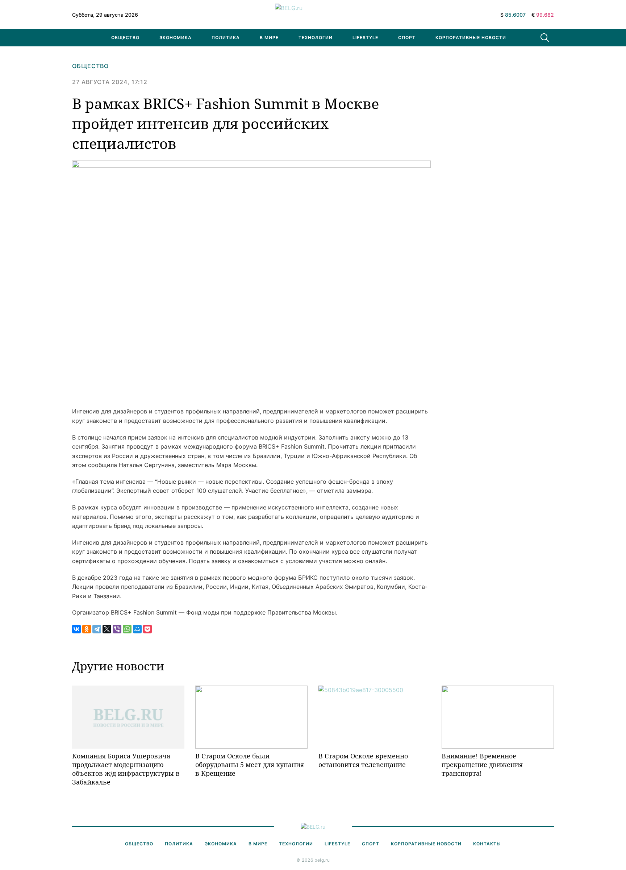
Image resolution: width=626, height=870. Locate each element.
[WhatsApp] (127, 629)
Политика (226, 37)
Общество (125, 37)
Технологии (316, 37)
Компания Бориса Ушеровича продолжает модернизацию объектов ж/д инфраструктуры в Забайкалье (126, 769)
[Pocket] (147, 629)
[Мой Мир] (137, 629)
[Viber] (117, 629)
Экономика (175, 37)
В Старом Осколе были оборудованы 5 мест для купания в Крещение (249, 765)
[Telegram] (96, 629)
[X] (107, 629)
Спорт (407, 37)
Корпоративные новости (470, 37)
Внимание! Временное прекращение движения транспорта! (482, 765)
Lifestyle (365, 37)
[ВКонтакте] (76, 629)
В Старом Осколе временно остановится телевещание (363, 760)
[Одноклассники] (86, 629)
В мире (269, 37)
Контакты (487, 843)
